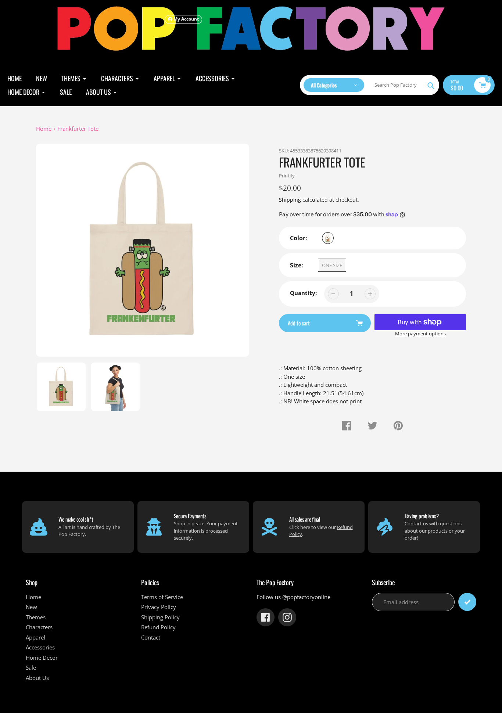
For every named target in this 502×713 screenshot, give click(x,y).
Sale (31, 667)
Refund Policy (158, 627)
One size (332, 265)
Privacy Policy (158, 607)
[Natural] (328, 238)
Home (43, 128)
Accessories (40, 647)
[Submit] (467, 602)
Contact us (416, 523)
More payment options (420, 333)
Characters (39, 627)
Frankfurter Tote (77, 128)
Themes (36, 617)
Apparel (35, 637)
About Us (37, 677)
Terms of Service (162, 597)
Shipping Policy (160, 617)
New (31, 607)
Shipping (290, 199)
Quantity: (303, 292)
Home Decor (42, 657)
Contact (150, 637)
